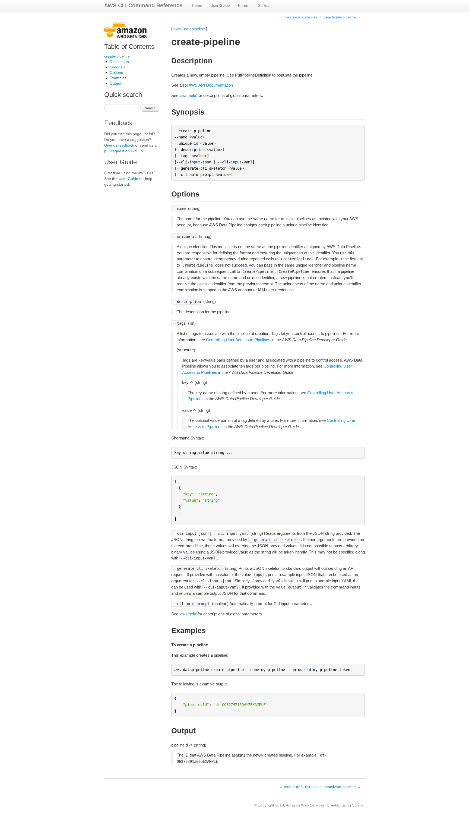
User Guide (220, 5)
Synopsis (117, 67)
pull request (114, 151)
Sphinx (358, 805)
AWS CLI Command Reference (143, 5)
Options (116, 72)
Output (115, 83)
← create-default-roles (298, 17)
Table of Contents (129, 46)
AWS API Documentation (211, 85)
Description (119, 61)
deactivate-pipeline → (342, 17)
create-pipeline (117, 56)
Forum (243, 5)
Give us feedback (119, 145)
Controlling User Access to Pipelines (238, 339)
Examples (118, 78)
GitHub (264, 5)
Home (197, 5)
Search (150, 108)
